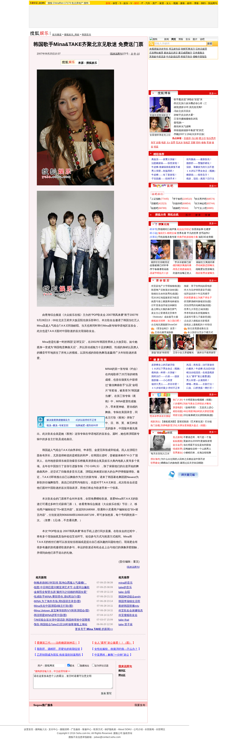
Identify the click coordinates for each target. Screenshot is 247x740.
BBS (203, 3)
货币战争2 (204, 233)
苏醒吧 (154, 203)
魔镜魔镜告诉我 (189, 118)
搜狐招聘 (64, 729)
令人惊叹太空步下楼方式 (200, 332)
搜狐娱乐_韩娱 (71, 34)
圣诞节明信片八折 (159, 273)
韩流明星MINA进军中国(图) (50, 615)
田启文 (177, 103)
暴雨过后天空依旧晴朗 (191, 463)
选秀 (173, 142)
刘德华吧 (177, 203)
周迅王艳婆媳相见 (182, 269)
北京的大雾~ (187, 115)
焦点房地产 (77, 3)
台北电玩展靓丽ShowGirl (164, 324)
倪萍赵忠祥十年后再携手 (197, 293)
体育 (115, 3)
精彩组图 (177, 411)
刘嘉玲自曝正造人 (182, 273)
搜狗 (86, 3)
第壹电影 (177, 407)
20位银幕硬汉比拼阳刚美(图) (198, 415)
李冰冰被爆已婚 (183, 262)
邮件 (189, 3)
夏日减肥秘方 (185, 52)
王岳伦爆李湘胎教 (164, 332)
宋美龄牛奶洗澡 (157, 56)
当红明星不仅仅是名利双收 (197, 445)
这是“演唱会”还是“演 (191, 99)
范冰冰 (179, 142)
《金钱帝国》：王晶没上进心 (198, 407)
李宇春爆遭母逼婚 (159, 269)
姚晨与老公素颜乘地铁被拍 (165, 301)
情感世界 (177, 448)
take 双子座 (125, 624)
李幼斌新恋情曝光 (205, 265)
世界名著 (181, 233)
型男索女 (177, 452)
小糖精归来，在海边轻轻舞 (197, 452)
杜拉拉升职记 (184, 229)
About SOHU (125, 729)
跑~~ (181, 122)
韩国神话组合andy (129, 596)
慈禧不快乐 (186, 56)
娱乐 (126, 3)
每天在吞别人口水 (160, 453)
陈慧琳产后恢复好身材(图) (164, 290)
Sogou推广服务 (43, 705)
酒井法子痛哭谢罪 (206, 352)
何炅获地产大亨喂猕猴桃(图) (166, 286)
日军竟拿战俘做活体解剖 (164, 305)
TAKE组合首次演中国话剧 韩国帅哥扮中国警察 (62, 619)
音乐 (188, 39)
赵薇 (158, 142)
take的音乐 (125, 587)
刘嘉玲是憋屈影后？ (160, 115)
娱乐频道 (57, 34)
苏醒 (193, 142)
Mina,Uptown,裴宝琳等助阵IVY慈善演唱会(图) (61, 610)
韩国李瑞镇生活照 (129, 601)
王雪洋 (177, 118)
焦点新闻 (177, 437)
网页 (173, 39)
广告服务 (75, 729)
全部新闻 (149, 729)
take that (123, 619)
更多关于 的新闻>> (94, 629)
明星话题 (177, 415)
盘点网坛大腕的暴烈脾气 (164, 309)
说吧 (202, 39)
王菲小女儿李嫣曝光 (183, 352)
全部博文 (160, 729)
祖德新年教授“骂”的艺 (192, 130)
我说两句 (212, 3)
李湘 (208, 142)
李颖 (176, 134)
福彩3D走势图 (206, 237)
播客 (182, 3)
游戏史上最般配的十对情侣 (198, 324)
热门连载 (155, 425)
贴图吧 (154, 208)
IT (142, 3)
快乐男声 (211, 138)
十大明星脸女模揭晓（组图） (198, 399)
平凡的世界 (192, 233)
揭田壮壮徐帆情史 (160, 262)
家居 (161, 3)
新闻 (166, 39)
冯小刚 (194, 138)
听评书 (153, 229)
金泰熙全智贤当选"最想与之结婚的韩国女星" (60, 591)
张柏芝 (186, 142)
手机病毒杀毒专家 (167, 237)
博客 (196, 3)
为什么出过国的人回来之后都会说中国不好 (183, 459)
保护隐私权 (110, 729)
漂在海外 (155, 459)
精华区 (121, 670)
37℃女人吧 (201, 208)
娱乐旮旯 (177, 445)
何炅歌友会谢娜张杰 (130, 610)
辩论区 (121, 675)
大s (168, 142)
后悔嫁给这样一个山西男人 (197, 448)
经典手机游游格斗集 (187, 237)
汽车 (147, 3)
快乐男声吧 (200, 199)
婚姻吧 (176, 208)
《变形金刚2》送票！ (166, 328)
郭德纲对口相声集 (167, 229)
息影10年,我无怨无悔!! (190, 107)
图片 (195, 39)
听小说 (153, 233)
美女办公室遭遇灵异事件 (164, 313)
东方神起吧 (200, 203)
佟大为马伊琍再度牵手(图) (197, 290)
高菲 (176, 126)
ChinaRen (58, 3)
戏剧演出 (155, 421)
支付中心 (53, 729)
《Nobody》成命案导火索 (164, 317)
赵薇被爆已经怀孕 (159, 265)
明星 (156, 146)
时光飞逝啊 (185, 126)
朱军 (153, 142)
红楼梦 (207, 229)
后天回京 (186, 111)
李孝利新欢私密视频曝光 (197, 313)
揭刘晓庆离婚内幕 (182, 265)
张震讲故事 (197, 229)
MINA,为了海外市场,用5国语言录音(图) (57, 601)
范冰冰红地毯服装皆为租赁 (165, 297)
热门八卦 (177, 399)
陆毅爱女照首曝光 (205, 269)
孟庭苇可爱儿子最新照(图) (197, 317)
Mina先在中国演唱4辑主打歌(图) (53, 605)
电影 (163, 142)
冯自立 (177, 111)
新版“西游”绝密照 (160, 352)
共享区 (153, 237)
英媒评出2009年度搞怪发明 (197, 441)
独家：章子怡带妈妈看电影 (198, 286)
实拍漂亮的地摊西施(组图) (197, 305)
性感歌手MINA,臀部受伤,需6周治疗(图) (57, 596)
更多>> (213, 93)
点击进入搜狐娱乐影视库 (197, 320)
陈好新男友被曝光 (205, 273)
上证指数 (156, 199)
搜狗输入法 (41, 729)
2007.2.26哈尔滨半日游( (191, 134)
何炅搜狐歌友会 (127, 615)
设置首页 (28, 729)
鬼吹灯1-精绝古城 (167, 233)
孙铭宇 (177, 115)
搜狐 (50, 3)
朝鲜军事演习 (188, 49)
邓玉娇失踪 (174, 49)
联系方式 (98, 729)
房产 (154, 3)
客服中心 (86, 729)
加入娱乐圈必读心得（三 (194, 103)
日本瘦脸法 (198, 52)
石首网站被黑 (156, 52)
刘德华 (187, 138)
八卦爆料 (177, 403)
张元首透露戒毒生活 (198, 328)
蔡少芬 (202, 138)
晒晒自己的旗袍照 (170, 463)
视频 (175, 3)
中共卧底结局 (173, 56)
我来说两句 (116, 53)
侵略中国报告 (200, 56)
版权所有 (127, 733)
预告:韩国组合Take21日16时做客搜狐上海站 (60, 624)
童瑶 (176, 122)
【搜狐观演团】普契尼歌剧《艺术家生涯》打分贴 (186, 421)
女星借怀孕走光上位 (160, 135)
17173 (67, 3)
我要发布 (139, 705)
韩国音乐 (86, 34)
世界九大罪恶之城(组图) (196, 309)
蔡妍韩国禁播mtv (128, 605)
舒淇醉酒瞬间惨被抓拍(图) (197, 301)
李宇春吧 (177, 199)
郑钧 (198, 142)
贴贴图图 (177, 441)
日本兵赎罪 (201, 49)
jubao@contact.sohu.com (107, 737)
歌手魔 (177, 99)
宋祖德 (177, 130)
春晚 (203, 142)
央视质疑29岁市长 (158, 49)
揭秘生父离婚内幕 (205, 262)
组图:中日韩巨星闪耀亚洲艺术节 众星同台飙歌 (62, 587)
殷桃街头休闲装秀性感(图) (164, 293)
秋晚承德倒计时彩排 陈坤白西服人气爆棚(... (60, 582)
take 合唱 (124, 591)
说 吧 (170, 185)
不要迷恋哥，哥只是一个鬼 (197, 437)
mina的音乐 (125, 582)
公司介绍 (138, 729)
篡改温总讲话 (171, 52)
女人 (168, 3)
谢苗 (176, 107)
